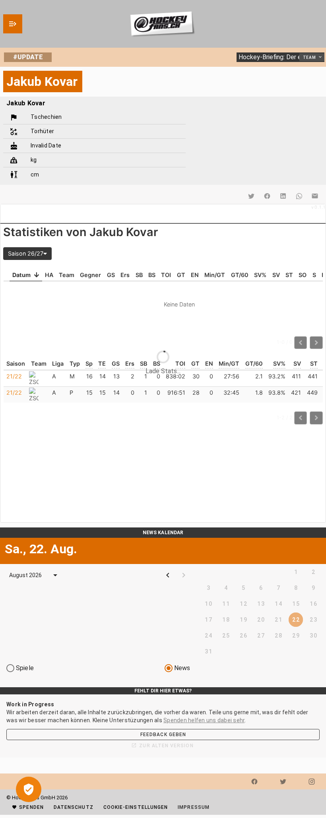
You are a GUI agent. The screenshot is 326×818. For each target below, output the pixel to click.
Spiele (25, 668)
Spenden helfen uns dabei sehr (203, 720)
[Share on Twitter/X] (251, 196)
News (182, 668)
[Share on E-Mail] (315, 196)
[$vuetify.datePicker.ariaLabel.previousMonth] (168, 575)
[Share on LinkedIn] (283, 196)
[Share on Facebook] (267, 196)
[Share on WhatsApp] (299, 196)
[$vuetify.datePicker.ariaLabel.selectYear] (55, 575)
